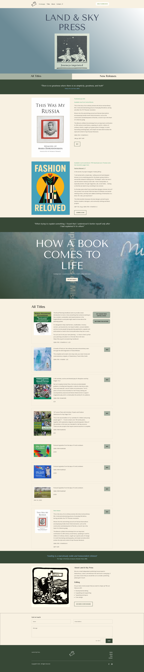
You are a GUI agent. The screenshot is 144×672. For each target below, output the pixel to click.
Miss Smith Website (72, 279)
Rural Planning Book (102, 3)
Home (111, 652)
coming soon (80, 212)
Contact (59, 4)
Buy (77, 144)
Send (109, 641)
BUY (107, 349)
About (53, 4)
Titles (48, 4)
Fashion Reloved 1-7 (80, 168)
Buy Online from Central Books (101, 314)
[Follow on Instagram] (112, 664)
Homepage (42, 4)
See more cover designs (83, 604)
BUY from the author (101, 321)
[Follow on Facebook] (109, 664)
